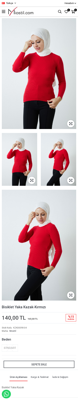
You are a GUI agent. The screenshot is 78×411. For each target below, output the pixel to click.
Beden (6, 339)
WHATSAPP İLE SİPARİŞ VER (6, 394)
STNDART (10, 348)
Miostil (12, 331)
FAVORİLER (68, 10)
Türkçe (9, 3)
